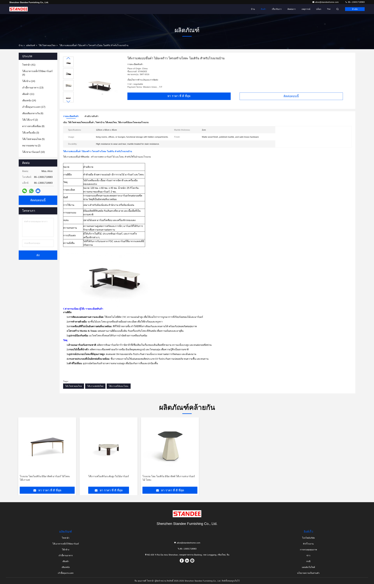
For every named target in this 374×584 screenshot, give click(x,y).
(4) (37, 73)
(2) (30, 120)
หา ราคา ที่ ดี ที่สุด (179, 96)
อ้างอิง (355, 9)
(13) (32, 87)
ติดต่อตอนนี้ (291, 96)
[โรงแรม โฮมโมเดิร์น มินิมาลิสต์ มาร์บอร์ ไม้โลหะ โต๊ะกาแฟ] (47, 446)
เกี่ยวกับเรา (277, 9)
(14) (28, 81)
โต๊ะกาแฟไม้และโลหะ (119, 386)
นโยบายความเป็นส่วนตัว (308, 573)
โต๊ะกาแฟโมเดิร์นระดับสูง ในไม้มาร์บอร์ (108, 476)
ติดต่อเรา (292, 9)
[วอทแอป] (31, 191)
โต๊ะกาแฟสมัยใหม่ (95, 386)
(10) (33, 152)
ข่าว (308, 555)
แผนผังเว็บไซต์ (308, 567)
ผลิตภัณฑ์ (30, 45)
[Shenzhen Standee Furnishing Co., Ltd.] (18, 9)
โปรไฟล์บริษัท (308, 538)
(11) (28, 94)
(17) (33, 107)
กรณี (308, 561)
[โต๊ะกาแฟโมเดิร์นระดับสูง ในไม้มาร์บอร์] (108, 446)
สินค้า (263, 9)
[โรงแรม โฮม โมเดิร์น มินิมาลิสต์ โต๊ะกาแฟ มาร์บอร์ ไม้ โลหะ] (169, 446)
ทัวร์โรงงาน (308, 544)
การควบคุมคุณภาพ (308, 549)
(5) (33, 139)
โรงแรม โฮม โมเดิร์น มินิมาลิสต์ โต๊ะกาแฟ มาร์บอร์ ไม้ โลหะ (168, 478)
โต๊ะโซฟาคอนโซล (47, 45)
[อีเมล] (38, 191)
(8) (33, 126)
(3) (30, 132)
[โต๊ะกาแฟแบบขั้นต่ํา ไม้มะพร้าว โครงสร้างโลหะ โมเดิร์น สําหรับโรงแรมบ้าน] (99, 80)
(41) (28, 65)
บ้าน (253, 9)
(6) (32, 113)
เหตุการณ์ (306, 9)
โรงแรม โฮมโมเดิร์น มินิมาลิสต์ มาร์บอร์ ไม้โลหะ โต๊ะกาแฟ (45, 478)
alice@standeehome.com (327, 2)
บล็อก (318, 9)
